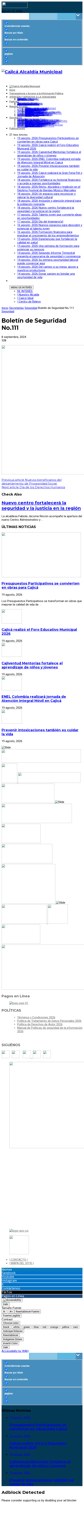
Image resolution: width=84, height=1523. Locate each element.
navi (75, 1327)
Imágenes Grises (12, 1339)
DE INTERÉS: (25, 291)
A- (4, 1311)
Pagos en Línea (13, 1296)
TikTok (7, 1292)
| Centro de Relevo (29, 301)
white (16, 1327)
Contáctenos (11, 1288)
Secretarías (16, 308)
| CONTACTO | (18, 1259)
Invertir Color (10, 1343)
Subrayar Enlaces (12, 1331)
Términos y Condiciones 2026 (36, 1017)
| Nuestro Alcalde (28, 294)
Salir (5, 1304)
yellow (65, 1327)
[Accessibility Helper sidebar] (12, 1300)
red (44, 1327)
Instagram (9, 1280)
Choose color (11, 1322)
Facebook (9, 1273)
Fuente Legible (11, 1315)
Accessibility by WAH (15, 1351)
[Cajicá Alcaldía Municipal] (32, 71)
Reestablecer (10, 1335)
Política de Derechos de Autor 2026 (40, 1024)
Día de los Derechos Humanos (33, 487)
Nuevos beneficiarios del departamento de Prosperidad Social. (32, 481)
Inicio (5, 308)
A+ (11, 1311)
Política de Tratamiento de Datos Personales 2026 (49, 1021)
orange (54, 1327)
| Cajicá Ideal (25, 298)
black (6, 1327)
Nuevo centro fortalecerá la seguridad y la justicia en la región (41, 505)
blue (36, 1327)
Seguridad (31, 308)
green (26, 1327)
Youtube (8, 1277)
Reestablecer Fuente (27, 1311)
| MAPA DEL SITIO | (21, 1263)
